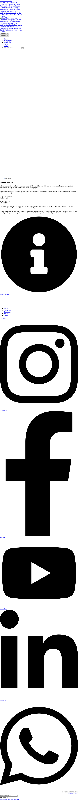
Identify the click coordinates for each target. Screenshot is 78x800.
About (6, 44)
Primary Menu (4, 33)
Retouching (7, 42)
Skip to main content (6, 1)
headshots (3, 799)
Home (6, 39)
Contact (6, 46)
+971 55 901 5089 (72, 793)
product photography (12, 799)
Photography (8, 40)
